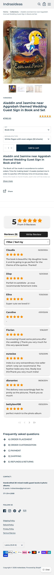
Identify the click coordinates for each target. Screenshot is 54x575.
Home (5, 12)
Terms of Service (9, 533)
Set (6, 127)
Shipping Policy (9, 521)
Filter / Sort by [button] (14, 242)
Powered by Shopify (33, 568)
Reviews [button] (10, 234)
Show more (8, 181)
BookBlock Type (11, 136)
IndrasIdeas (12, 4)
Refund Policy (8, 525)
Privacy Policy (8, 529)
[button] (45, 116)
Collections (14, 12)
